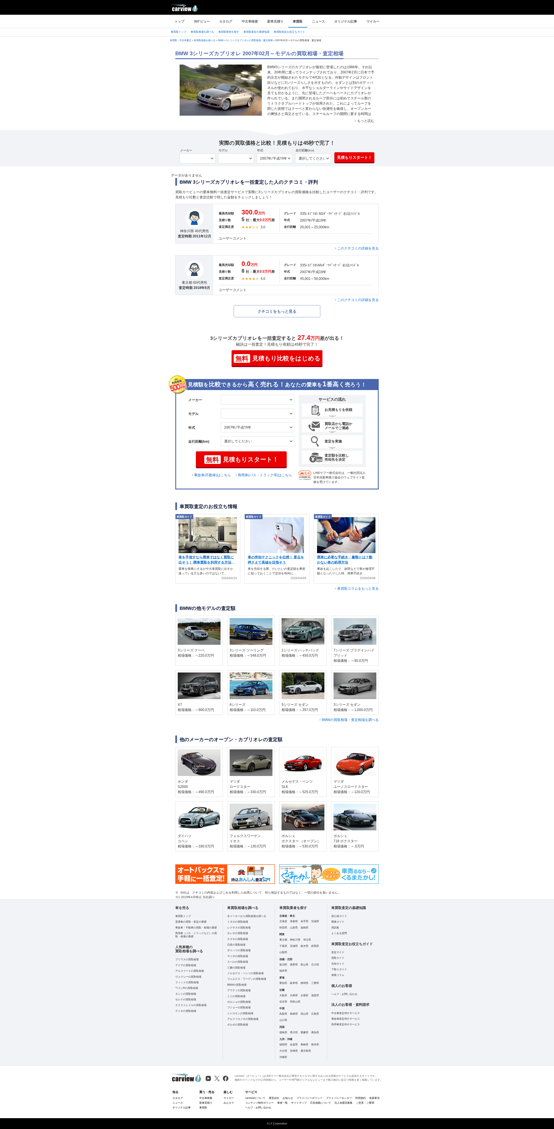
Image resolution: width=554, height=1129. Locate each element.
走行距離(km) (305, 150)
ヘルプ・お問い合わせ (344, 994)
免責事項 (374, 1098)
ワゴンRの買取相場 (186, 988)
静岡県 (304, 983)
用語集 (335, 927)
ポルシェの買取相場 (239, 1001)
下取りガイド (339, 969)
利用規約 (360, 1098)
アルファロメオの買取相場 (242, 1018)
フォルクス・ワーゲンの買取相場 (246, 978)
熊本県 (315, 1044)
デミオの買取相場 (185, 1010)
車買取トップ (178, 31)
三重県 (315, 983)
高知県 (315, 1032)
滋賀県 (315, 995)
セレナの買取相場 (185, 999)
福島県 (304, 927)
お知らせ (288, 1098)
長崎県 (304, 1044)
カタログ (225, 21)
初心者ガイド (339, 916)
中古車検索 (250, 21)
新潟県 (283, 964)
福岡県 (283, 1044)
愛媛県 (304, 1032)
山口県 (283, 1020)
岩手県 (304, 921)
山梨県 (283, 952)
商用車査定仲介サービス (345, 1024)
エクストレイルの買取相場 (190, 1005)
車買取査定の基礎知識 (256, 31)
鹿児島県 (306, 1050)
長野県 (294, 964)
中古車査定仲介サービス (345, 1013)
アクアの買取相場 (185, 965)
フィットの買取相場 (187, 982)
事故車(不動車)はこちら (212, 475)
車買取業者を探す (228, 31)
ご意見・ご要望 (365, 1102)
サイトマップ (299, 1102)
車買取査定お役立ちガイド (289, 31)
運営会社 (274, 1098)
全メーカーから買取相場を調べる (246, 916)
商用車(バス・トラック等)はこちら (265, 475)
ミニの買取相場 (236, 996)
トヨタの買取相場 (237, 921)
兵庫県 (294, 995)
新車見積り (275, 21)
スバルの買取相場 (237, 961)
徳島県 (283, 1032)
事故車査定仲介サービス (345, 1018)
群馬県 (315, 946)
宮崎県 (294, 1050)
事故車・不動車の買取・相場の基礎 (196, 927)
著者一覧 (282, 1102)
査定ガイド (337, 952)
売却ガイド (337, 963)
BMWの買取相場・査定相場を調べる (350, 720)
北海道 (283, 921)
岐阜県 (294, 983)
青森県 (294, 921)
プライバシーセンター (339, 1098)
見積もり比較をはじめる (277, 358)
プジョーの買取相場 (239, 1007)
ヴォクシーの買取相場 (188, 976)
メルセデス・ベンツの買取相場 (245, 973)
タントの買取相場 (185, 993)
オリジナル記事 (345, 21)
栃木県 (304, 946)
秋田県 (283, 927)
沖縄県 (283, 1057)
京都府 (304, 995)
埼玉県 (307, 939)
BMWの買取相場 (236, 984)
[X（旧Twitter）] (217, 1078)
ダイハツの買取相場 (239, 950)
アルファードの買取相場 (189, 970)
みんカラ (229, 1102)
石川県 (315, 964)
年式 (260, 150)
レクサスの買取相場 (239, 927)
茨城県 (294, 946)
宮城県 (315, 921)
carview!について (255, 1098)
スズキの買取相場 (237, 939)
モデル (223, 150)
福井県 (283, 970)
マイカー (372, 21)
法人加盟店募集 (343, 1102)
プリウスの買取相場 (187, 959)
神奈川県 (295, 939)
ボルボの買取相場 (237, 1024)
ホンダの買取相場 (237, 933)
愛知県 (283, 983)
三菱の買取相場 (236, 967)
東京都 (283, 939)
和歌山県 (295, 1001)
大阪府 (283, 995)
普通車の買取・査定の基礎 (190, 921)
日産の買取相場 (236, 944)
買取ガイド (337, 957)
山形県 (294, 927)
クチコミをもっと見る (277, 311)
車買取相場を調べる (202, 31)
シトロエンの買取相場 (240, 1013)
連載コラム (337, 975)
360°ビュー (202, 21)
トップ (179, 21)
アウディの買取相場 (239, 990)
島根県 (294, 1013)
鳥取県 (283, 1013)
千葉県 (283, 946)
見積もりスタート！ (354, 157)
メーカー (186, 150)
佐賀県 (294, 1044)
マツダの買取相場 (237, 956)
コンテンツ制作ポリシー (259, 1102)
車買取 (298, 21)
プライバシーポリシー (309, 1098)
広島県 (315, 1013)
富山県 (304, 964)
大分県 (283, 1050)
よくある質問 (339, 933)
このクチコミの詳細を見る (358, 248)
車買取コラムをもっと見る (358, 588)
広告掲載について (320, 1102)
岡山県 (304, 1013)
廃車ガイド (337, 921)
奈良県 (283, 1001)
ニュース (318, 21)
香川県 (294, 1032)
